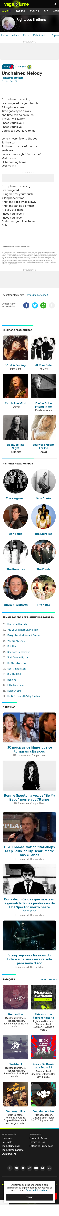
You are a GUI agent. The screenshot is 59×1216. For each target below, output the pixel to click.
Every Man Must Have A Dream (23, 635)
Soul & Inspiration (16, 668)
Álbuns (15, 35)
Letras (4, 35)
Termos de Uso (37, 1142)
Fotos (26, 35)
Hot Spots (7, 1142)
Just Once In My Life (18, 657)
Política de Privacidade (41, 1146)
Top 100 (20, 11)
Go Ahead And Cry (16, 663)
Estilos (34, 11)
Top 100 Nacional (11, 1146)
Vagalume (16, 4)
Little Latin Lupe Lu (17, 685)
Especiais (6, 1138)
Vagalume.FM (48, 979)
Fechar (29, 1197)
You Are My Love (16, 641)
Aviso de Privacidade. (37, 1190)
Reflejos (11, 679)
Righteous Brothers (12, 77)
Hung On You (14, 690)
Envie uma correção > (37, 295)
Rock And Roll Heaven (18, 652)
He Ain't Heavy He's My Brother (23, 696)
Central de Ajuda (38, 1138)
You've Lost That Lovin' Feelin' (23, 630)
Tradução (21, 66)
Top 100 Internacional (13, 1150)
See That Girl (14, 674)
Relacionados (40, 35)
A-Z (46, 11)
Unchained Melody (17, 624)
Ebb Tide (11, 646)
